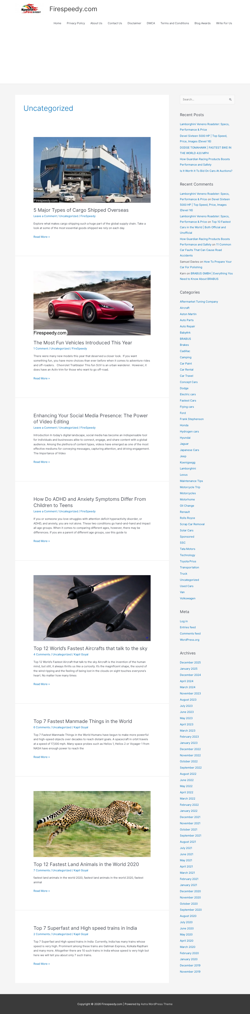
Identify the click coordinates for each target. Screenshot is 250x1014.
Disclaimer (134, 23)
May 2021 (186, 860)
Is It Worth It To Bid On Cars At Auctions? (206, 171)
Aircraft (184, 308)
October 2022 (189, 761)
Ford (183, 413)
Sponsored (187, 536)
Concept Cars (189, 382)
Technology (187, 555)
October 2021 (188, 829)
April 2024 (186, 681)
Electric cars (188, 394)
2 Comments (41, 934)
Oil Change (187, 505)
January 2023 (189, 743)
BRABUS (185, 339)
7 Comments (41, 870)
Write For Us (224, 23)
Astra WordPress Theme (157, 1004)
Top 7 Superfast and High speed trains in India (85, 928)
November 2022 (190, 755)
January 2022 (188, 811)
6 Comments (41, 727)
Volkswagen (187, 598)
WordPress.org (189, 639)
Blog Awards (203, 23)
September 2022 (191, 767)
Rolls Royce (187, 518)
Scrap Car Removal (192, 524)
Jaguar (184, 443)
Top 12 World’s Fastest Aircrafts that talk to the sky (90, 648)
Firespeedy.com (73, 9)
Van (182, 592)
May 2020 (186, 934)
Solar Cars (186, 530)
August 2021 (188, 841)
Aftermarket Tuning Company (199, 301)
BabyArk (185, 332)
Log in (184, 621)
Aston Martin (188, 314)
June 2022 (187, 780)
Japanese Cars (189, 450)
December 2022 (190, 749)
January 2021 (188, 885)
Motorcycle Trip (190, 487)
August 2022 (188, 774)
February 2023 (189, 736)
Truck (183, 573)
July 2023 (186, 706)
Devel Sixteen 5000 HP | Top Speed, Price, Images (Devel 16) (205, 204)
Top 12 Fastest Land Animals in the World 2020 (86, 864)
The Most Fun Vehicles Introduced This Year (82, 342)
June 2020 (187, 928)
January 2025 (188, 668)
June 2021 (186, 854)
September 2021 (190, 835)
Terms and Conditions (175, 23)
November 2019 (190, 971)
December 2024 (190, 675)
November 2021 (190, 823)
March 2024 (187, 687)
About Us (96, 23)
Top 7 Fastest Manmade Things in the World (82, 721)
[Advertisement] (125, 56)
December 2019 (190, 965)
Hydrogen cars (189, 431)
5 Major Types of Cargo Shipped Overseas (81, 210)
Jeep (183, 456)
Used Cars (186, 586)
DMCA (151, 23)
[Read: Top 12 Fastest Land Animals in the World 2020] (92, 824)
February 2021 (189, 879)
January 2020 (188, 959)
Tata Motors (187, 549)
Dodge (184, 388)
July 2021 (186, 848)
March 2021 (187, 872)
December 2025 (190, 662)
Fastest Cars (188, 400)
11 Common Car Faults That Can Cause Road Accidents (205, 250)
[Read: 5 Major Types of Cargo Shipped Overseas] (92, 169)
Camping (185, 357)
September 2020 (191, 909)
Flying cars (187, 406)
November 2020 (190, 897)
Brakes (184, 345)
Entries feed (188, 627)
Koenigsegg (187, 462)
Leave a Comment (45, 216)
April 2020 (186, 940)
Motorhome (187, 499)
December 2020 (190, 891)
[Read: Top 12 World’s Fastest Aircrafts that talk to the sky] (92, 608)
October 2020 (189, 903)
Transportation (189, 567)
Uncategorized (68, 216)
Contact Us (115, 23)
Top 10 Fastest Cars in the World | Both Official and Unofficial (205, 227)
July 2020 (186, 922)
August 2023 (188, 699)
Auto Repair (187, 326)
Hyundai (185, 437)
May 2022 (186, 786)
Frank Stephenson (192, 419)
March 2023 (187, 730)
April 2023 (186, 724)
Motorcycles (188, 493)
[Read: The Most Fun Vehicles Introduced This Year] (92, 303)
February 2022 (189, 804)
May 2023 (186, 718)
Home (57, 23)
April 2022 (186, 792)
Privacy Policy (76, 23)
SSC (183, 542)
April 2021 (186, 866)
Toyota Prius (188, 561)
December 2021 (190, 817)
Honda (184, 425)
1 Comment (40, 348)
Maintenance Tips (191, 481)
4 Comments (41, 654)
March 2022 (187, 798)
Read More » (41, 237)
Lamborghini (188, 468)
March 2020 (187, 947)
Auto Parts (187, 320)
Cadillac (185, 351)
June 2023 (187, 712)
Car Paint (186, 363)
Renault (185, 512)
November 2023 (190, 693)
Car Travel (186, 376)
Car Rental (186, 369)
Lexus (184, 474)
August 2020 (188, 916)
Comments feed (190, 633)
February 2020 (189, 953)
